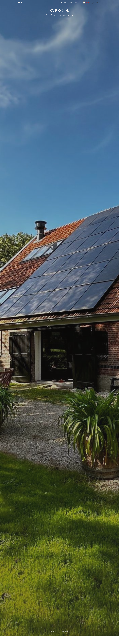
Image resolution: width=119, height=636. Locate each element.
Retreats (65, 2)
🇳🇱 (84, 2)
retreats (65, 631)
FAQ (80, 2)
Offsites (60, 2)
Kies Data (96, 2)
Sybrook (20, 2)
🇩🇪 (88, 2)
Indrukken (70, 2)
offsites (53, 631)
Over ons (75, 2)
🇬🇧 (86, 2)
